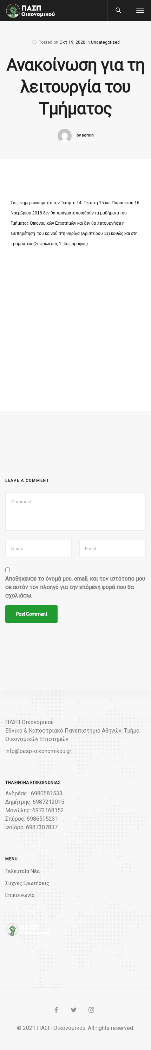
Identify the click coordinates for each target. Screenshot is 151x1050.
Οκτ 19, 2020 (72, 42)
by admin (85, 135)
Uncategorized (105, 42)
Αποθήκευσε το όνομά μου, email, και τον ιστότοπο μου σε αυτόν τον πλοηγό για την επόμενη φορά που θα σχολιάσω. (75, 587)
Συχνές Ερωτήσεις (27, 883)
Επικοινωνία (19, 895)
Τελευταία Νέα (22, 871)
